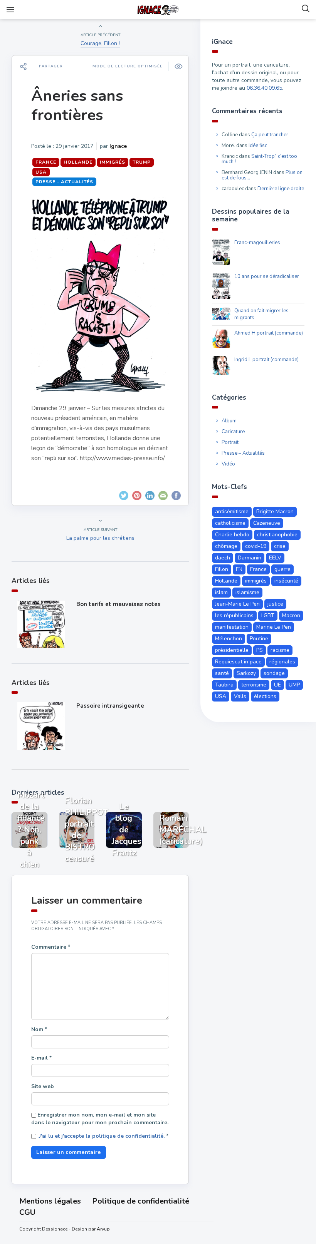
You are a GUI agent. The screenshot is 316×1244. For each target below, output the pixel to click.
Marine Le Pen (273, 627)
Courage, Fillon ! (100, 43)
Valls (240, 696)
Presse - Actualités (64, 182)
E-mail (41, 1058)
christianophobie (277, 534)
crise (280, 546)
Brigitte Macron (275, 511)
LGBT (267, 615)
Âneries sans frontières (77, 105)
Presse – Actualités (243, 453)
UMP (294, 684)
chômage (226, 546)
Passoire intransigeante (110, 706)
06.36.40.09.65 (264, 88)
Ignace (118, 146)
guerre (282, 569)
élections (265, 696)
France (45, 162)
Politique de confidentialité (140, 1201)
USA (41, 172)
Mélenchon (228, 638)
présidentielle (232, 650)
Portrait (230, 442)
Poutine (259, 638)
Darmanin (249, 557)
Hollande (78, 162)
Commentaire (50, 947)
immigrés (112, 162)
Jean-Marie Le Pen (237, 604)
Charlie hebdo (232, 534)
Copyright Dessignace (43, 1229)
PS (259, 650)
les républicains (234, 615)
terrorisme (253, 684)
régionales (282, 661)
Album (229, 420)
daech (222, 557)
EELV (275, 557)
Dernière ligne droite (280, 188)
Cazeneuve (266, 523)
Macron (291, 615)
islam (221, 592)
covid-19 (255, 546)
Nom (39, 1029)
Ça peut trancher (269, 134)
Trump (142, 162)
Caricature (233, 431)
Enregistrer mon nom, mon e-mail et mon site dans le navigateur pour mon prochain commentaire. (99, 1118)
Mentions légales (50, 1201)
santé (222, 673)
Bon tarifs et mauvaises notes (118, 604)
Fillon (221, 569)
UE (277, 684)
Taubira (224, 684)
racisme (280, 650)
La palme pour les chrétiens (100, 538)
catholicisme (230, 523)
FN (239, 569)
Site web (42, 1086)
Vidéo (228, 463)
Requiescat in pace (238, 661)
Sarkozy (246, 673)
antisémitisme (232, 511)
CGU (27, 1212)
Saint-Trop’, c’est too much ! (259, 159)
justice (275, 604)
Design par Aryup (91, 1229)
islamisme (247, 592)
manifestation (232, 627)
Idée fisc (258, 145)
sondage (274, 673)
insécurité (286, 580)
